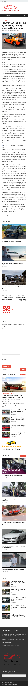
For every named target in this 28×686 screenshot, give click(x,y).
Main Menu (7, 15)
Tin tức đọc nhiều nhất (7, 393)
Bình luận (4, 328)
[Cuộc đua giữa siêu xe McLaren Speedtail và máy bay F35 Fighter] (14, 377)
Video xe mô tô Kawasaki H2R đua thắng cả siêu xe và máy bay (18, 411)
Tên (3, 347)
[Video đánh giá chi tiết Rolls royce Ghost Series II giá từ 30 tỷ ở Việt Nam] (14, 474)
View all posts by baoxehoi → (18, 309)
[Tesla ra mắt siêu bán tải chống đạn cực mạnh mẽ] (14, 285)
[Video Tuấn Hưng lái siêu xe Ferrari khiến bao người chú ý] (14, 521)
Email (3, 353)
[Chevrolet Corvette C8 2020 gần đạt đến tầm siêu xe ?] (6, 425)
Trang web (4, 359)
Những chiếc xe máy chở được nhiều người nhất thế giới (18, 583)
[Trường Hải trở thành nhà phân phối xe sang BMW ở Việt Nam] (14, 544)
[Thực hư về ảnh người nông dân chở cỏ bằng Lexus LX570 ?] (6, 606)
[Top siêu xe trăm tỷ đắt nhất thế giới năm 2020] (6, 433)
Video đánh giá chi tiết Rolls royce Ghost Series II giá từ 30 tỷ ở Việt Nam (12, 476)
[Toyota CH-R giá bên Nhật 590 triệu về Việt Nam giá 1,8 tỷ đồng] (6, 597)
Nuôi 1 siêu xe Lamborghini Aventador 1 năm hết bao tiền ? (18, 591)
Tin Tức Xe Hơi (5, 20)
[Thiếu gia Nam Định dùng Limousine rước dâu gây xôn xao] (14, 497)
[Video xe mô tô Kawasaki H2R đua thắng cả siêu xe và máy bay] (6, 409)
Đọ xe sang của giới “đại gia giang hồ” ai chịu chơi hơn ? (18, 418)
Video (14, 393)
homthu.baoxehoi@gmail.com (12, 645)
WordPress (9, 684)
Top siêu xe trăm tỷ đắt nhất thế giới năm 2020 (18, 433)
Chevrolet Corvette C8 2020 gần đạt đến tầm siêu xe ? (18, 426)
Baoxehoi (12, 682)
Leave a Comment (17, 30)
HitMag (15, 684)
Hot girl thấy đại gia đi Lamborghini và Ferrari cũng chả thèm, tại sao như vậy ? (18, 615)
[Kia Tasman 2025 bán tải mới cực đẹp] (14, 239)
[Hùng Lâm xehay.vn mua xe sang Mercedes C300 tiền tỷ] (14, 568)
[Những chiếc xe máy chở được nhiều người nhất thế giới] (6, 581)
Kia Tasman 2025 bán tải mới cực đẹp (11, 241)
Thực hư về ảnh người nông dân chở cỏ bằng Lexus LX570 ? (18, 607)
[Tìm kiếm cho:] (14, 369)
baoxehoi (11, 30)
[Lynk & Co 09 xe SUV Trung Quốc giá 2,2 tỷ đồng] (14, 261)
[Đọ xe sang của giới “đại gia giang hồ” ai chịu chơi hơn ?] (6, 418)
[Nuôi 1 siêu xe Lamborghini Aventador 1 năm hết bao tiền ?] (6, 589)
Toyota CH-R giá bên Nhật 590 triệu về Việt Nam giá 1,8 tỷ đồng (18, 599)
